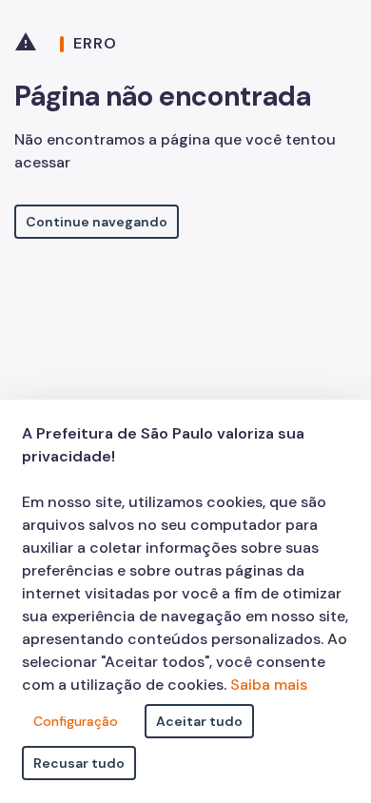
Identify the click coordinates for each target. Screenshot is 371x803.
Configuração (75, 721)
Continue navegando (96, 221)
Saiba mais (268, 685)
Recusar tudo (79, 763)
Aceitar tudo (199, 721)
